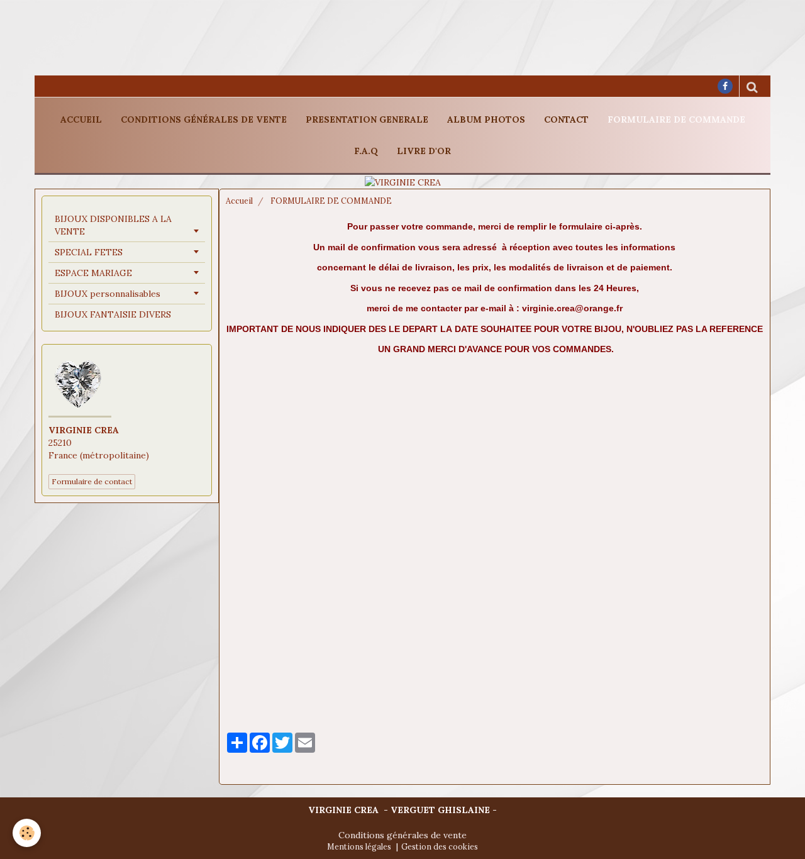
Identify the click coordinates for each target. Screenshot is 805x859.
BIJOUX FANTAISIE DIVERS (113, 314)
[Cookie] (27, 833)
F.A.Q (366, 151)
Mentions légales (359, 846)
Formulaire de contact (92, 481)
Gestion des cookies (439, 846)
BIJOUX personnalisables (107, 293)
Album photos (486, 119)
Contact (566, 119)
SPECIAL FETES (89, 252)
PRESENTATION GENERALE (367, 119)
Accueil (81, 119)
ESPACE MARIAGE (93, 273)
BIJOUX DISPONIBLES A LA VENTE (113, 225)
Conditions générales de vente (204, 119)
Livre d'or (424, 151)
